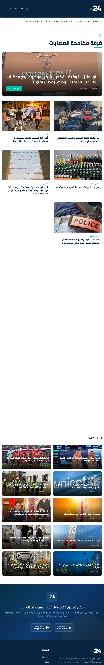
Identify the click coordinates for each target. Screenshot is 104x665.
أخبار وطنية (97, 21)
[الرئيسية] (100, 35)
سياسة (64, 21)
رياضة (28, 21)
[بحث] (2, 21)
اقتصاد (48, 21)
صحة (56, 21)
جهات (71, 21)
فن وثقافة (38, 21)
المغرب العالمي (83, 21)
